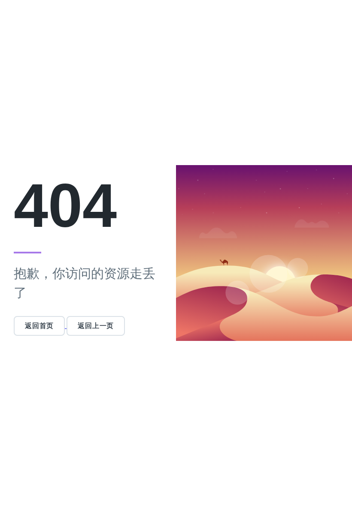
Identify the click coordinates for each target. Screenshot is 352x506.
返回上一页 (96, 325)
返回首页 (39, 325)
